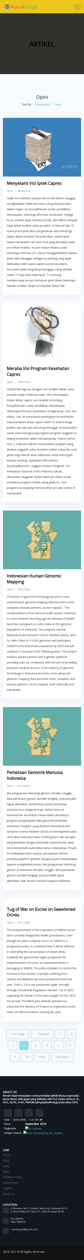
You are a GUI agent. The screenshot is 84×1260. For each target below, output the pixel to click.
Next (42, 1057)
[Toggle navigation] (77, 7)
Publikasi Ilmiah (12, 1177)
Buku (6, 1171)
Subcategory (42, 104)
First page (17, 1034)
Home (7, 1155)
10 (27, 1057)
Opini (10, 191)
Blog (6, 1160)
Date (58, 104)
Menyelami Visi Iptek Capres (34, 183)
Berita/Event (11, 1183)
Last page (62, 1057)
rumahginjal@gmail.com (24, 1229)
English (7, 1188)
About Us (9, 1194)
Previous (43, 1034)
